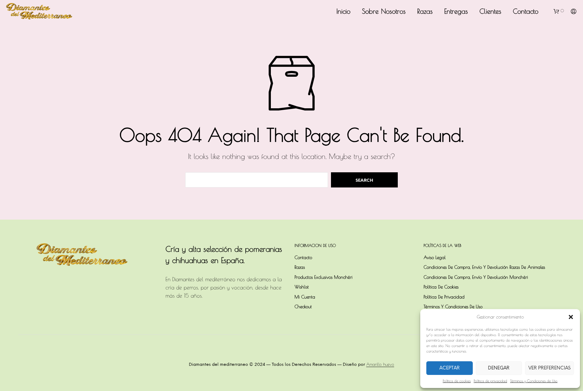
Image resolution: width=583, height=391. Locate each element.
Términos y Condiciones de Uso (533, 381)
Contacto (525, 11)
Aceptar (449, 368)
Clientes (490, 11)
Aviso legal (435, 257)
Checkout (303, 306)
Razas (425, 11)
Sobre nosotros (384, 11)
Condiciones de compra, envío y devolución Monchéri (476, 277)
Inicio (343, 11)
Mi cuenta (305, 296)
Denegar (499, 368)
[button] (571, 317)
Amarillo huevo (380, 364)
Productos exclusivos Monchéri (324, 277)
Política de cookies (457, 381)
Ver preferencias (549, 368)
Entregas (456, 11)
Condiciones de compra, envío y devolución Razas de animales (484, 267)
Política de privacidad (490, 381)
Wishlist (302, 286)
